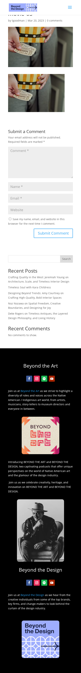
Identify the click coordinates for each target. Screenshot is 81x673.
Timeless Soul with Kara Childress (29, 287)
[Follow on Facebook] (29, 379)
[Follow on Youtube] (52, 379)
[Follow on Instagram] (37, 379)
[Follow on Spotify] (44, 379)
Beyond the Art (30, 391)
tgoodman (18, 20)
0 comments (54, 20)
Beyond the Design (32, 595)
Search (66, 259)
